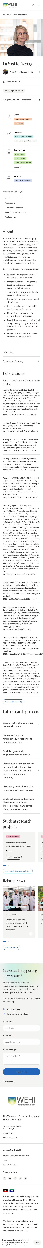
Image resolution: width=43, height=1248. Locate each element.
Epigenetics (19, 123)
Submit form (21, 1071)
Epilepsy (29, 136)
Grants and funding (13, 361)
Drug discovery (20, 158)
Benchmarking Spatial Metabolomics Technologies (18, 844)
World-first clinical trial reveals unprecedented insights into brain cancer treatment (17, 924)
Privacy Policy (7, 1245)
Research (6, 14)
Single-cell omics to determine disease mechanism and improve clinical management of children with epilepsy (18, 804)
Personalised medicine (23, 119)
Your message (9, 1049)
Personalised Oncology (23, 180)
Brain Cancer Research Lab (21, 72)
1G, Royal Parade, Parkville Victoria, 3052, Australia (12, 1127)
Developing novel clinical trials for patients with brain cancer (18, 788)
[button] (38, 5)
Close (37, 1242)
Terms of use (19, 1245)
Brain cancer (19, 136)
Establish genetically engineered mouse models (16, 752)
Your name (8, 1021)
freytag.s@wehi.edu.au (14, 90)
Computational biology (23, 162)
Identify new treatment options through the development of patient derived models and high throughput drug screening (18, 770)
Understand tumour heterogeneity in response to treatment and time (17, 739)
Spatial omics (19, 154)
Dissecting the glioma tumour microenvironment (18, 724)
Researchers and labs (19, 14)
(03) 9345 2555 (8, 1133)
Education (8, 352)
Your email (8, 1035)
